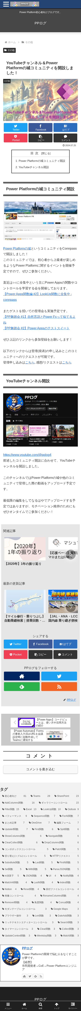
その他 (11, 50)
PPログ (27, 948)
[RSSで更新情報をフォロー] (59, 686)
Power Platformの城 (17, 248)
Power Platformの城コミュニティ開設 (42, 160)
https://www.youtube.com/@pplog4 (27, 454)
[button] (40, 137)
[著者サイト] (22, 676)
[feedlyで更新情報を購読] (22, 686)
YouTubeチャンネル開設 (34, 167)
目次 (35, 153)
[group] (25, 555)
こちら (30, 362)
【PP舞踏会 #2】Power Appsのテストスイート (36, 328)
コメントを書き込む (40, 769)
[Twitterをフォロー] (59, 676)
